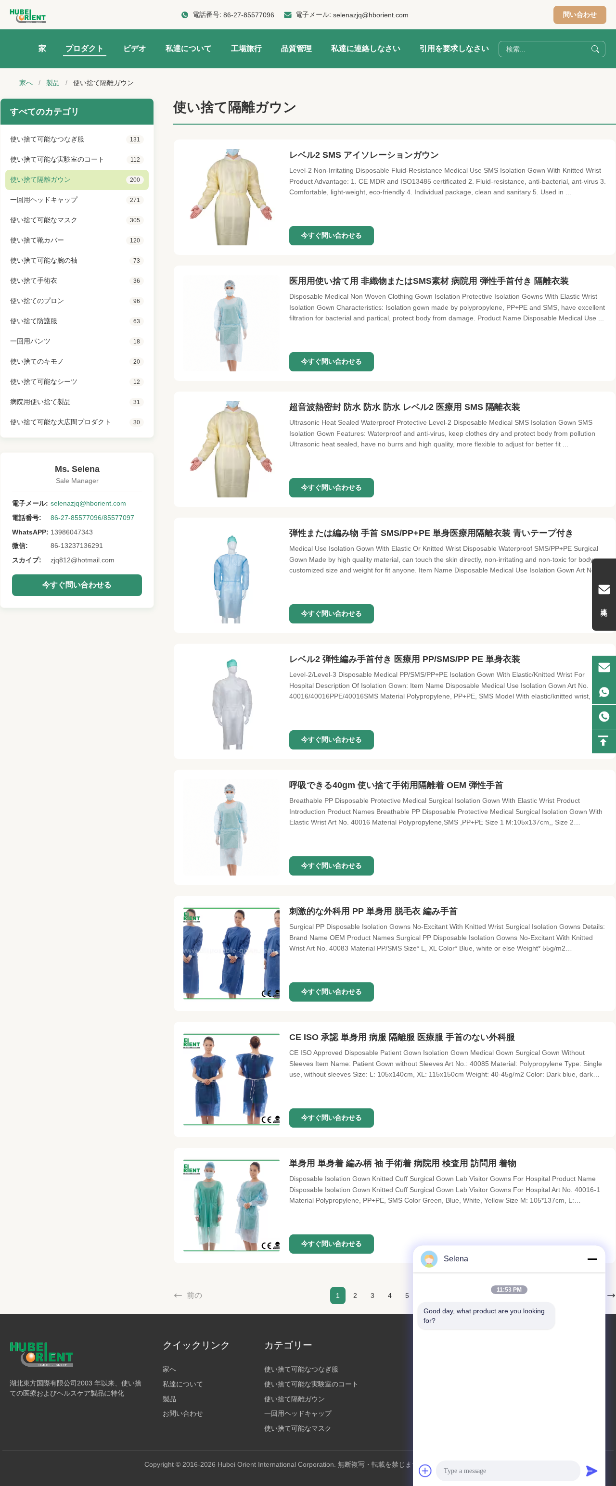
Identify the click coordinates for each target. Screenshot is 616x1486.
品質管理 (296, 48)
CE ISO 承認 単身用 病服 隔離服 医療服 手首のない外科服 (402, 1037)
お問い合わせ (183, 1413)
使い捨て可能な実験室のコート (311, 1384)
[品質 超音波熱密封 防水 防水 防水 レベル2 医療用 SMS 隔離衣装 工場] (231, 449)
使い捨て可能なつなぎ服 (301, 1369)
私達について (189, 48)
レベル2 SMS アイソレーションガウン (364, 155)
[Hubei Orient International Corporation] (28, 15)
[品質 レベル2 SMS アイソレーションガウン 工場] (231, 197)
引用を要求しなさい (454, 48)
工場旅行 (246, 48)
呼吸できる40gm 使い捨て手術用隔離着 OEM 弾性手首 (396, 785)
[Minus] (592, 1259)
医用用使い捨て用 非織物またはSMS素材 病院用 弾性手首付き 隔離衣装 (429, 281)
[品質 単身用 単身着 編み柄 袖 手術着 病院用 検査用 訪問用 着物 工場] (231, 1205)
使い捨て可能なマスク (298, 1428)
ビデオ (134, 48)
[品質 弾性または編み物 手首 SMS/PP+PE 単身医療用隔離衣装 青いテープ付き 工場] (231, 575)
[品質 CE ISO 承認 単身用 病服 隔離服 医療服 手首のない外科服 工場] (231, 1079)
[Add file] (425, 1470)
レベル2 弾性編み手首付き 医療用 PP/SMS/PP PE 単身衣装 (404, 659)
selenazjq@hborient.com (371, 15)
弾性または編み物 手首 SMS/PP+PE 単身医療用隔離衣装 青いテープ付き (431, 533)
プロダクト (84, 48)
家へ (26, 83)
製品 (53, 83)
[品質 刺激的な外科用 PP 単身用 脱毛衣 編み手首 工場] (231, 953)
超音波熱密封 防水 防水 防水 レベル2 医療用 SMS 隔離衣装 (404, 407)
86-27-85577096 (248, 15)
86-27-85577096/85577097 (92, 517)
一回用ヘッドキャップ (298, 1413)
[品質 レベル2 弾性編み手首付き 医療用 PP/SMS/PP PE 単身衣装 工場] (231, 701)
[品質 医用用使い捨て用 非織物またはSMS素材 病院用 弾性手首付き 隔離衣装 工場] (231, 323)
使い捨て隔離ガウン (294, 1399)
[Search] (595, 49)
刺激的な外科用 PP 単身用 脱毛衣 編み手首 (373, 911)
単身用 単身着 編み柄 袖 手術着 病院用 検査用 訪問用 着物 (402, 1163)
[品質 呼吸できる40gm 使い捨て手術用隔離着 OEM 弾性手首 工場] (231, 827)
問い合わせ (580, 14)
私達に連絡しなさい (365, 48)
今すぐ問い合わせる (77, 585)
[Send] (592, 1470)
